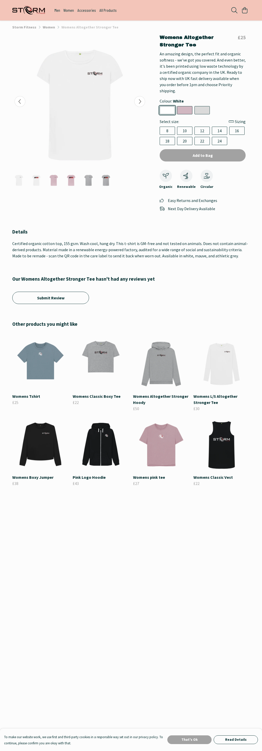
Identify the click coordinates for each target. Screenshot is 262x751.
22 (202, 141)
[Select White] (167, 110)
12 (202, 130)
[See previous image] (20, 101)
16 (237, 130)
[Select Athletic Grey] (202, 110)
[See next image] (140, 101)
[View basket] (244, 10)
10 (185, 130)
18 (167, 141)
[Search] (234, 10)
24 (219, 141)
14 (219, 130)
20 (185, 141)
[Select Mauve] (184, 110)
